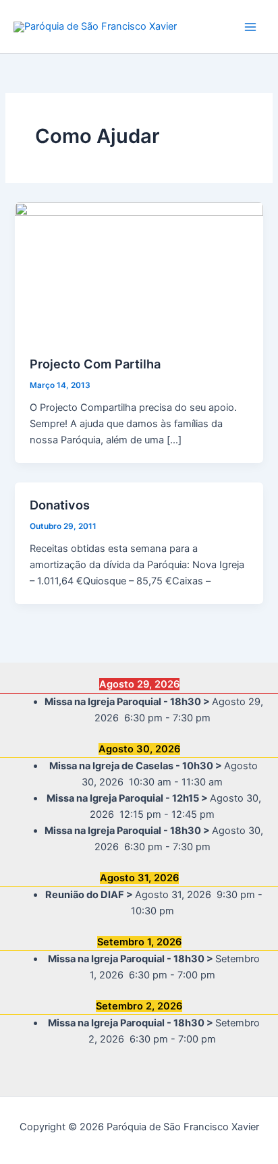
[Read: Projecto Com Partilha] (138, 271)
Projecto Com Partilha (95, 363)
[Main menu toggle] (250, 27)
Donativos (60, 504)
